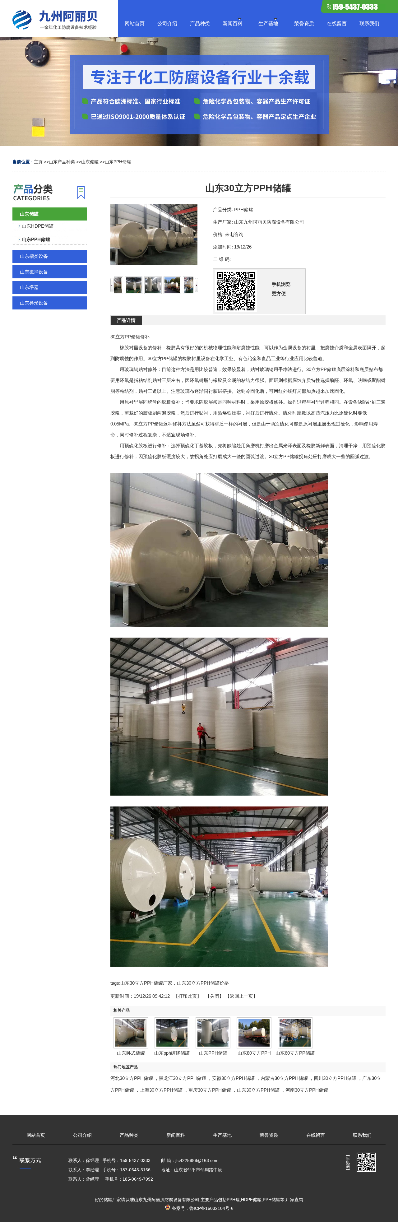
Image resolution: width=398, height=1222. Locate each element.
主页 (38, 161)
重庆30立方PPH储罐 (209, 1090)
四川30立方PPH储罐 (335, 1078)
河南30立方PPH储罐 (306, 1090)
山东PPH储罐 (118, 161)
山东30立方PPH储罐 (258, 1090)
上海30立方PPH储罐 (161, 1090)
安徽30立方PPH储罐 (233, 1078)
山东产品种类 (62, 161)
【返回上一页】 (241, 996)
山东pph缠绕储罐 (172, 1053)
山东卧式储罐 (131, 1053)
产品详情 (126, 320)
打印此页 (187, 996)
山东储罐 (90, 161)
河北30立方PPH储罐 (131, 1078)
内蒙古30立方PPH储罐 (284, 1078)
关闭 (214, 996)
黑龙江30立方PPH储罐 (182, 1078)
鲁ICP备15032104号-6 (211, 1208)
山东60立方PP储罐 (295, 1053)
